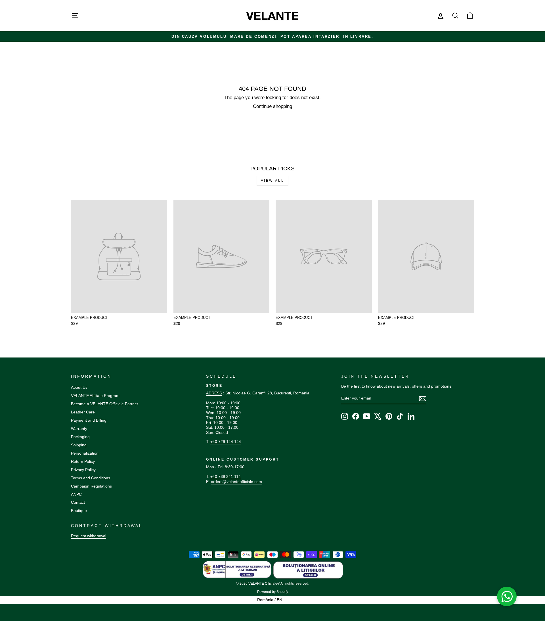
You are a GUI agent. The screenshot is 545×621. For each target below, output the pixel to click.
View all (272, 181)
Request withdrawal (88, 536)
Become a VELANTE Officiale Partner (104, 404)
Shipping (79, 445)
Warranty (79, 428)
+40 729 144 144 (225, 441)
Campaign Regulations (91, 486)
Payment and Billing (88, 420)
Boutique (79, 510)
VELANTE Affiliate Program (95, 395)
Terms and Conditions (90, 478)
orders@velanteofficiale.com (236, 481)
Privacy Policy (83, 469)
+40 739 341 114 (225, 476)
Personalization (84, 453)
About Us (79, 387)
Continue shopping (272, 106)
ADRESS (214, 393)
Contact (78, 502)
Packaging (80, 436)
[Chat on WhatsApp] (507, 596)
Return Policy (83, 461)
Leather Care (83, 412)
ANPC (76, 494)
